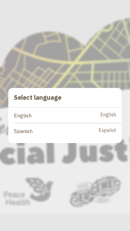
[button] (68, 115)
